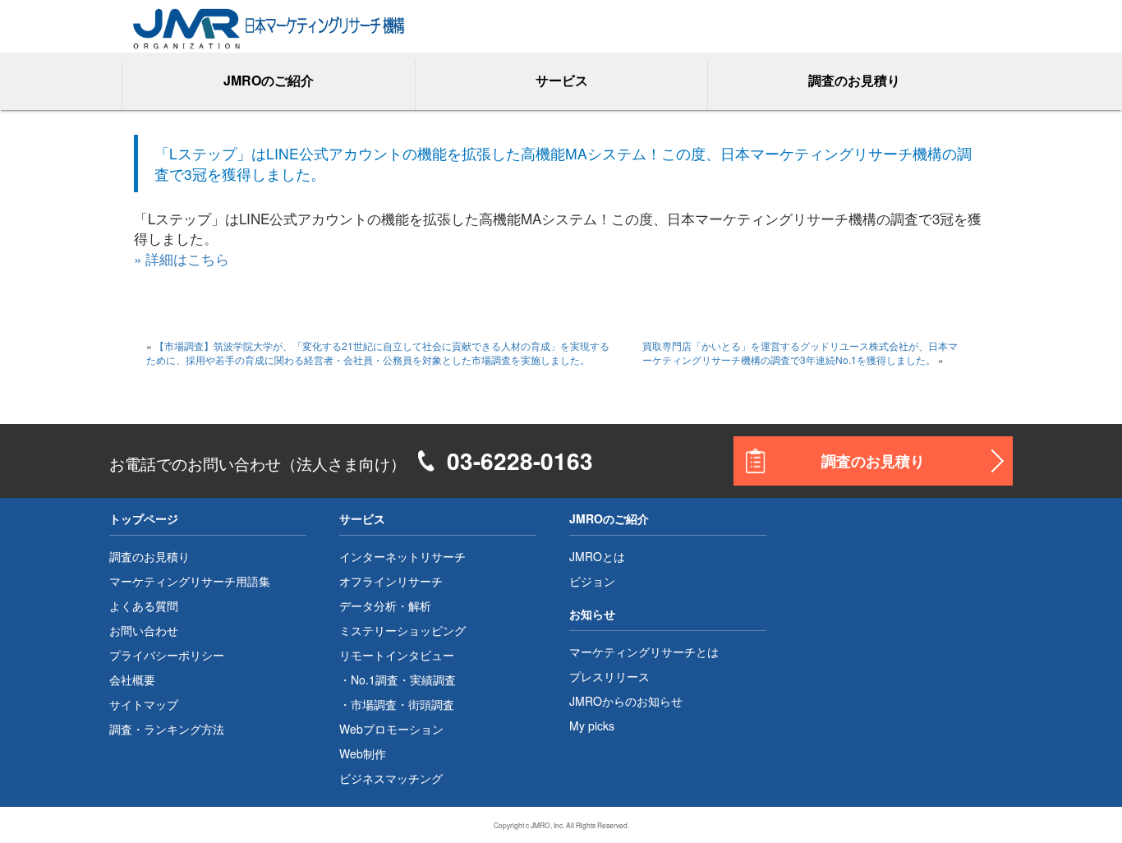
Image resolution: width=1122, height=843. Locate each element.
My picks (591, 725)
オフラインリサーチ (391, 581)
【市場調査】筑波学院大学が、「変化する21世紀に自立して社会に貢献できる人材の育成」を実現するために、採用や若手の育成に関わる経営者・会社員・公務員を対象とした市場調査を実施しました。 (377, 352)
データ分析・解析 (385, 605)
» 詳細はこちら (181, 258)
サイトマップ (143, 704)
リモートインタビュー (396, 655)
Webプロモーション (391, 729)
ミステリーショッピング (402, 630)
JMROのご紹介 (609, 518)
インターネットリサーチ (402, 556)
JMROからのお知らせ (626, 701)
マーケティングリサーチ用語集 (189, 581)
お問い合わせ (143, 630)
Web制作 (362, 753)
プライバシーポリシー (166, 655)
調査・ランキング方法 (166, 729)
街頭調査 (431, 704)
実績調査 (433, 679)
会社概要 (132, 679)
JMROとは (597, 556)
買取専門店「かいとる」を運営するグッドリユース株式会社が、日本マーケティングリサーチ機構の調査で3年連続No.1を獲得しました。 (800, 352)
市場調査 (374, 704)
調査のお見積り (854, 80)
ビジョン (592, 581)
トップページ (143, 518)
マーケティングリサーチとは (644, 651)
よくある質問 (143, 605)
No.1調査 (374, 679)
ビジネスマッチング (391, 778)
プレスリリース (609, 676)
